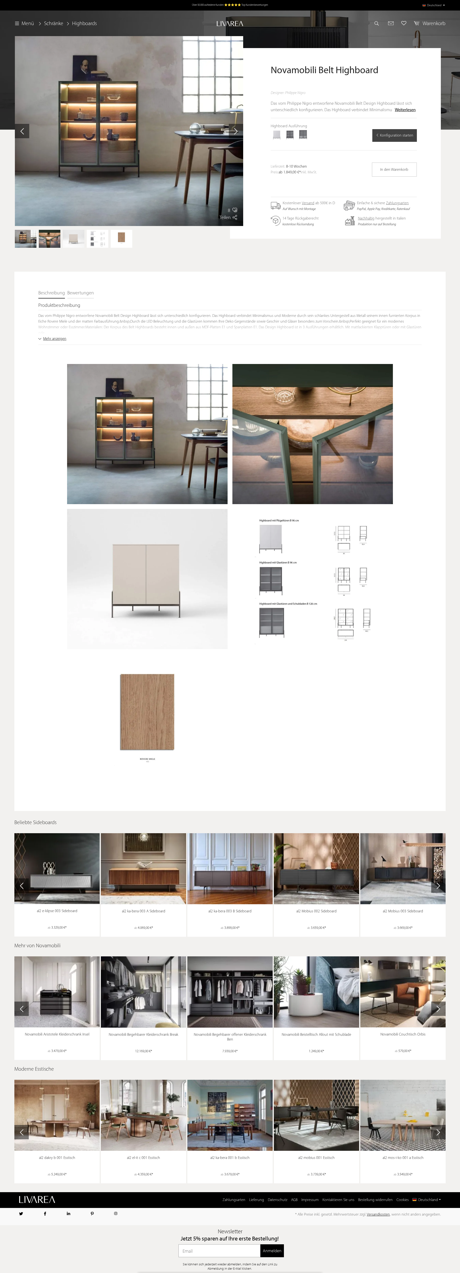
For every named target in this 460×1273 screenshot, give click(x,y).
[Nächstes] (236, 131)
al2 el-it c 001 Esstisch (143, 1158)
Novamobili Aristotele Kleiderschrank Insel (57, 1034)
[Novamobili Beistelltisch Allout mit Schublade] (316, 992)
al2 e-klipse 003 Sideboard (57, 911)
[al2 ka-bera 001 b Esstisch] (230, 1115)
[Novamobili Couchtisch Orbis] (403, 991)
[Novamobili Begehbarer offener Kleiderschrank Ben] (230, 991)
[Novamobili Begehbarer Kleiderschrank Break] (143, 991)
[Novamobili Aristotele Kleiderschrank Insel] (57, 991)
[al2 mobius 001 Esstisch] (316, 1115)
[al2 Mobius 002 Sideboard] (316, 868)
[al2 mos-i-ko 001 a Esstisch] (403, 1115)
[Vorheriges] (22, 131)
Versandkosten (378, 1215)
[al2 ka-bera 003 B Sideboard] (230, 868)
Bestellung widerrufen (375, 1200)
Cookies (403, 1200)
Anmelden (272, 1250)
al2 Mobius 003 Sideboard (403, 911)
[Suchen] (379, 23)
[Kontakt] (391, 23)
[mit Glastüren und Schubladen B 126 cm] (303, 135)
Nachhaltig (366, 218)
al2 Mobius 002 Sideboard (316, 911)
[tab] (51, 293)
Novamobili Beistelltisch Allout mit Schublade (316, 1035)
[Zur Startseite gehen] (230, 23)
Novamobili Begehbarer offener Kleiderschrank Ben (230, 1037)
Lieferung (256, 1200)
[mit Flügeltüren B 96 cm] (277, 135)
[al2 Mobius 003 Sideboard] (403, 868)
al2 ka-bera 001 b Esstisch (230, 1158)
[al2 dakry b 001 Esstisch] (57, 1115)
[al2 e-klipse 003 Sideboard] (57, 868)
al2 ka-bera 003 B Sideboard (230, 911)
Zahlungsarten (397, 203)
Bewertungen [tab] (80, 293)
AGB (294, 1200)
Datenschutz (277, 1200)
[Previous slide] (21, 885)
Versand (308, 203)
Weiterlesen (405, 110)
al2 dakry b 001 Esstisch (57, 1158)
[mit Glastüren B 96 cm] (290, 135)
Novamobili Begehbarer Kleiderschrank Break (143, 1035)
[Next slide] (438, 885)
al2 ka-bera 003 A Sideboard (143, 911)
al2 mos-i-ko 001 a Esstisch (403, 1158)
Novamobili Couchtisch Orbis (403, 1034)
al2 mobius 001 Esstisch (316, 1158)
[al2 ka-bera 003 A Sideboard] (143, 868)
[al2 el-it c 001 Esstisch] (143, 1115)
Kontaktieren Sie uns (338, 1200)
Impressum (310, 1200)
